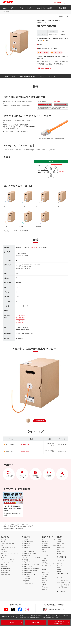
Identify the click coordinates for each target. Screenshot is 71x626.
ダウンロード (45, 576)
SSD (2, 545)
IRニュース (59, 562)
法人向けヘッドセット (27, 566)
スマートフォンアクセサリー (8, 563)
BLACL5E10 (19, 321)
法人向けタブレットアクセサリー (29, 570)
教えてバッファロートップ (48, 540)
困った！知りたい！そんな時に (49, 545)
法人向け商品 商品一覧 (27, 584)
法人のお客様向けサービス (48, 564)
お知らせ (44, 586)
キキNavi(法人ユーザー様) (63, 586)
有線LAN (3, 542)
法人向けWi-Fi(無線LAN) (27, 542)
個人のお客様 (61, 592)
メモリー (3, 549)
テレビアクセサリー (5, 570)
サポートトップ (45, 572)
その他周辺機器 (4, 572)
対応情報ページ (35, 247)
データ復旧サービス (47, 566)
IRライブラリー (60, 564)
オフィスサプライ (26, 578)
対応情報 (44, 578)
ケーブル (3, 557)
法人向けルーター (26, 545)
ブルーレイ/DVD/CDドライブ (8, 547)
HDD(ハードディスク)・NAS (7, 543)
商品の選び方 (45, 542)
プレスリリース (60, 551)
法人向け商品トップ (26, 540)
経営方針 (59, 567)
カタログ (44, 584)
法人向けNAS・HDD (26, 547)
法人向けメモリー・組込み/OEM (29, 553)
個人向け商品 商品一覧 (6, 574)
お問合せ (44, 582)
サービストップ (45, 558)
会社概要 (59, 542)
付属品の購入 (45, 590)
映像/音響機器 (4, 555)
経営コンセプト (60, 543)
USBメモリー (4, 551)
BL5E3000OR (25, 444)
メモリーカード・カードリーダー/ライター (11, 553)
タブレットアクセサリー (6, 564)
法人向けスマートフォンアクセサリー (30, 568)
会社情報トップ (60, 540)
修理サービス (45, 580)
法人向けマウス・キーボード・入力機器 (30, 564)
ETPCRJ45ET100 (21, 315)
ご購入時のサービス (47, 560)
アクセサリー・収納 (5, 568)
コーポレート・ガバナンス (63, 573)
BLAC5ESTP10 (20, 319)
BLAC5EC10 (19, 322)
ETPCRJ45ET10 (20, 317)
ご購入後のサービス (47, 562)
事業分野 (59, 545)
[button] (39, 420)
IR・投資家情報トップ (62, 560)
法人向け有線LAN (26, 543)
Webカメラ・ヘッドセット (7, 561)
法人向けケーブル (26, 563)
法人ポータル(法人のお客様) (63, 582)
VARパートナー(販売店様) (63, 584)
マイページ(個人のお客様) (63, 580)
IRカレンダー (60, 566)
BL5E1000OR (25, 451)
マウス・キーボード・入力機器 (8, 559)
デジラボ (44, 551)
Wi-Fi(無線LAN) (4, 540)
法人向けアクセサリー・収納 (28, 574)
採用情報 (59, 553)
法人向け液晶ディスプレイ (28, 561)
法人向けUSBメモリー (27, 555)
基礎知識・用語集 (46, 547)
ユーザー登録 (45, 588)
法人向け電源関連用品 (27, 572)
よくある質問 (45, 574)
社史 (58, 549)
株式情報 (59, 571)
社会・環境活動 (60, 547)
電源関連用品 (4, 566)
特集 (43, 549)
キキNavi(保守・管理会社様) (63, 588)
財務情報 (59, 569)
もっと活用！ (45, 543)
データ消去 (24, 582)
